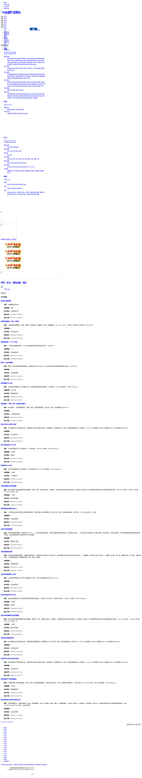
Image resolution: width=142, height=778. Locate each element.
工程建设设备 (18, 60)
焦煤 (32, 194)
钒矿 (8, 151)
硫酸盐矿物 (10, 171)
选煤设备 (6, 53)
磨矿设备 (26, 82)
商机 (5, 26)
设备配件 (35, 98)
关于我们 (3, 764)
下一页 (10, 721)
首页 (5, 16)
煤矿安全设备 (19, 90)
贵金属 (13, 141)
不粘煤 (28, 194)
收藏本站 (6, 8)
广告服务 (15, 764)
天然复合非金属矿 (19, 171)
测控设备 (33, 96)
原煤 (8, 184)
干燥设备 (29, 68)
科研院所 (6, 761)
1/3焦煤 (27, 192)
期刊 (5, 757)
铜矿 (14, 159)
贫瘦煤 (11, 194)
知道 (5, 44)
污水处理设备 (36, 68)
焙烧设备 (9, 68)
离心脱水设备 (17, 68)
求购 (3, 283)
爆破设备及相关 (24, 74)
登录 (5, 2)
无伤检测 (15, 64)
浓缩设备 (33, 84)
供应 (5, 747)
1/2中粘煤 (19, 192)
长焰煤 (13, 192)
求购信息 (6, 34)
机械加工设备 (17, 62)
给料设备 (37, 86)
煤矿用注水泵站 (25, 78)
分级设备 (32, 82)
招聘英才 (38, 764)
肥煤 (35, 192)
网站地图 (44, 764)
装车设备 (18, 86)
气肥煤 (31, 192)
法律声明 (26, 764)
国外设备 (11, 70)
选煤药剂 (6, 104)
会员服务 (9, 764)
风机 (42, 86)
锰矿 (17, 151)
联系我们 (32, 764)
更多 (8, 289)
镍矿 (8, 159)
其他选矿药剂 (15, 113)
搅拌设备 (9, 82)
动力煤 (18, 194)
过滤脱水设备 (31, 86)
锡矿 (29, 159)
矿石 (5, 138)
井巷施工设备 (25, 58)
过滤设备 (21, 96)
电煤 (24, 194)
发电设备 (9, 58)
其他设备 (10, 53)
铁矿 (5, 24)
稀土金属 (14, 142)
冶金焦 (12, 188)
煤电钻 (9, 78)
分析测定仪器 (40, 60)
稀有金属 (10, 142)
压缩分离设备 (17, 58)
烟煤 (35, 194)
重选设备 (17, 84)
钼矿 (8, 163)
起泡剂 (18, 109)
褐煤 (37, 194)
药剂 (5, 101)
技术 (5, 30)
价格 (5, 20)
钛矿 (11, 151)
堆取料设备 (27, 96)
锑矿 (20, 159)
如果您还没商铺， (8, 239)
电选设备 (15, 96)
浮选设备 (22, 84)
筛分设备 (12, 86)
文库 (2, 25)
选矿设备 (14, 53)
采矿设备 (10, 52)
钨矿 (16, 163)
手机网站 (20, 764)
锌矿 (38, 159)
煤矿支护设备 (11, 90)
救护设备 (33, 64)
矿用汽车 (34, 62)
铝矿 (11, 159)
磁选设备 (28, 84)
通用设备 (6, 52)
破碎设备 (24, 86)
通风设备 (33, 60)
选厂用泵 (12, 98)
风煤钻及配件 (19, 76)
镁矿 (35, 159)
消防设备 (9, 62)
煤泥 (14, 184)
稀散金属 (6, 141)
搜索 (33, 29)
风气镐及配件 (28, 76)
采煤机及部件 (41, 74)
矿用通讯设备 (39, 58)
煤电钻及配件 (33, 74)
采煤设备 (14, 52)
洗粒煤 (21, 184)
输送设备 (21, 94)
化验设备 (39, 84)
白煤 (14, 194)
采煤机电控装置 (16, 78)
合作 (5, 753)
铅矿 (32, 159)
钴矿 (26, 159)
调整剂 (9, 113)
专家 (5, 743)
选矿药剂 (10, 104)
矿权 (5, 751)
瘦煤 (37, 192)
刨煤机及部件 (11, 76)
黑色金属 (10, 141)
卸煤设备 (15, 82)
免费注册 (6, 4)
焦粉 (8, 188)
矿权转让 (6, 40)
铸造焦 (19, 188)
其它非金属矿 (36, 171)
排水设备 (11, 84)
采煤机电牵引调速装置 (38, 76)
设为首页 (6, 6)
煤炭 (5, 22)
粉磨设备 (29, 62)
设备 (5, 28)
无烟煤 (9, 192)
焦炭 (7, 179)
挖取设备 (37, 82)
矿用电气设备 (26, 60)
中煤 (11, 184)
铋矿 (17, 159)
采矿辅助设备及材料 (13, 74)
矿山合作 (6, 42)
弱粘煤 (41, 192)
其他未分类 (27, 64)
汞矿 (23, 159)
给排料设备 (41, 94)
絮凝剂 (22, 109)
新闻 (5, 18)
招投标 (6, 38)
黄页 (5, 759)
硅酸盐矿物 (28, 171)
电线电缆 (23, 62)
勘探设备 (32, 58)
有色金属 (6, 142)
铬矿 (14, 151)
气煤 (23, 192)
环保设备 (21, 64)
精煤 (5, 179)
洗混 (24, 184)
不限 (5, 289)
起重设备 (21, 82)
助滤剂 (9, 109)
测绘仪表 (40, 62)
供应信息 (6, 32)
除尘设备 (23, 68)
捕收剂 (13, 109)
